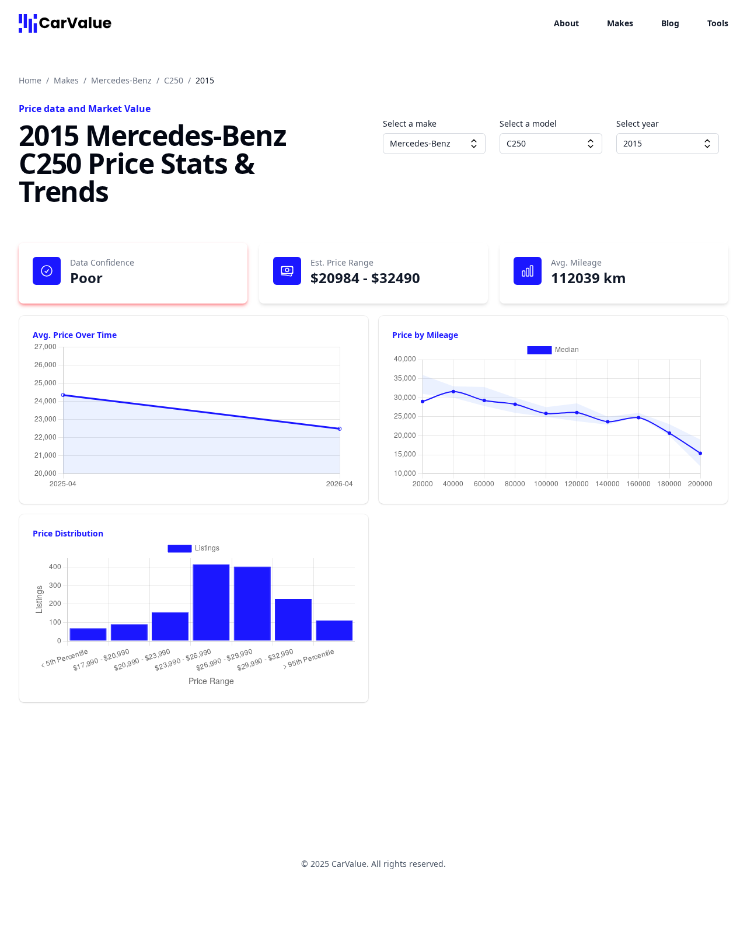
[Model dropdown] (590, 143)
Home (30, 80)
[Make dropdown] (474, 143)
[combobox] (434, 143)
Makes (620, 23)
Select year (637, 123)
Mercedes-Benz (121, 80)
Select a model (528, 123)
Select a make (410, 123)
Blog (670, 23)
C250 (173, 80)
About (566, 23)
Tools (717, 23)
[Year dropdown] (707, 143)
